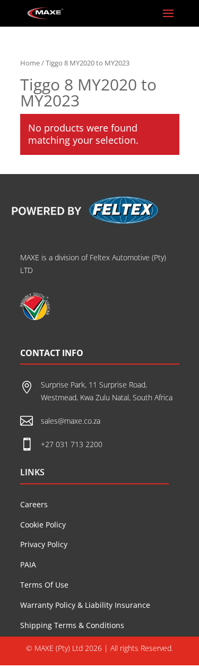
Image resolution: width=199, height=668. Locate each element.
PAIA (28, 564)
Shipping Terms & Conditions (72, 625)
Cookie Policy (43, 524)
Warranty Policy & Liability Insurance (85, 605)
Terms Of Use (44, 585)
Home (30, 63)
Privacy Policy (43, 544)
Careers (34, 504)
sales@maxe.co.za (70, 421)
